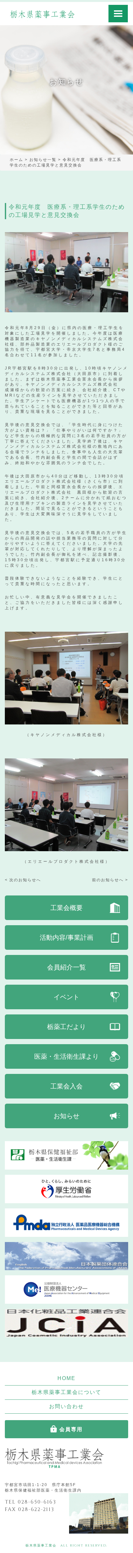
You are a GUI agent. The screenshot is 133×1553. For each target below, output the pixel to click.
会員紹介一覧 (66, 967)
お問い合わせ (66, 1406)
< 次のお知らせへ (23, 880)
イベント (66, 997)
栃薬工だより (66, 1026)
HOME (66, 1378)
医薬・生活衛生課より (66, 1056)
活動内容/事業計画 (66, 937)
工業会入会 (66, 1086)
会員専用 (71, 1429)
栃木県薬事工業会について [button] (66, 1392)
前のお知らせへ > (110, 880)
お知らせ (66, 1115)
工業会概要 (66, 907)
